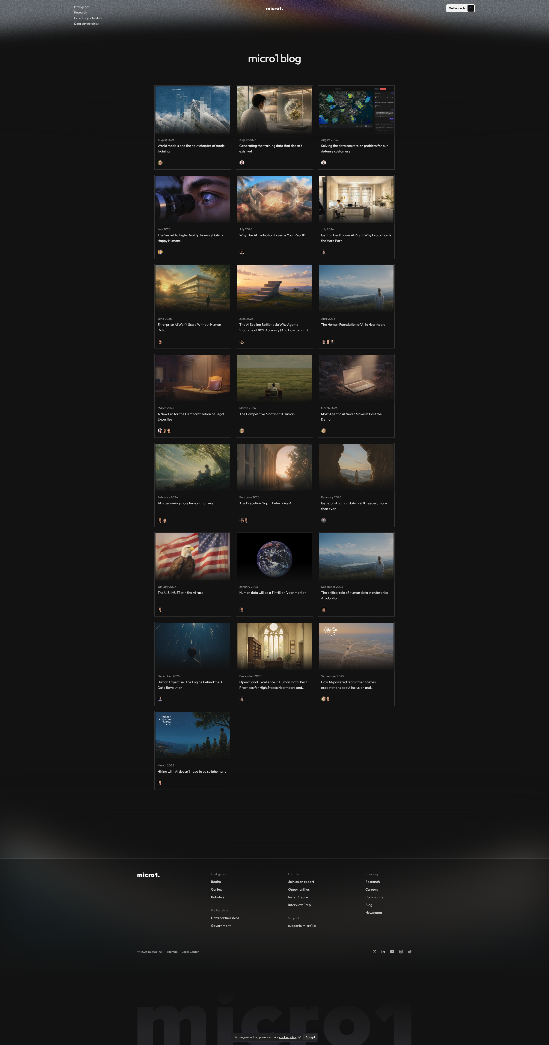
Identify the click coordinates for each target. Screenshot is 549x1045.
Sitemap (172, 952)
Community (374, 897)
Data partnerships (86, 24)
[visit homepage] (274, 8)
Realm (216, 881)
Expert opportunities (88, 18)
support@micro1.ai (302, 925)
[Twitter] (374, 951)
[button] (84, 7)
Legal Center (190, 952)
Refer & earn (298, 897)
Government (221, 925)
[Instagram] (401, 951)
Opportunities (299, 889)
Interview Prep (299, 905)
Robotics (217, 897)
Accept (310, 1037)
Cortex (216, 889)
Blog (368, 905)
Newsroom (373, 912)
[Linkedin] (383, 951)
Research (80, 12)
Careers (371, 889)
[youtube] (392, 951)
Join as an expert (301, 881)
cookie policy (287, 1037)
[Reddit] (410, 952)
